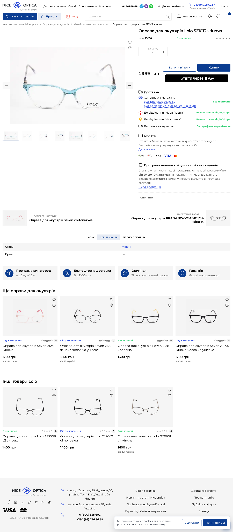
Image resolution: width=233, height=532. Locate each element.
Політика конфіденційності (146, 504)
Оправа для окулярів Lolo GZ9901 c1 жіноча (144, 438)
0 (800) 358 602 (89, 514)
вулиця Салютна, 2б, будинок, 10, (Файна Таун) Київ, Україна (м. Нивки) (90, 494)
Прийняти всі (215, 522)
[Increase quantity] (163, 52)
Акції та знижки (146, 490)
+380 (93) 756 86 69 (90, 519)
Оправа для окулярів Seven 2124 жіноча (28, 348)
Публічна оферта (204, 504)
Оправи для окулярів (56, 24)
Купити (214, 67)
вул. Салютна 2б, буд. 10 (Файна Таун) (170, 105)
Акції (75, 16)
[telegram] (142, 6)
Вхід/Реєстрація (150, 187)
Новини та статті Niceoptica (145, 497)
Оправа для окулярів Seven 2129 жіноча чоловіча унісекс (85, 348)
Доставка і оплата (203, 490)
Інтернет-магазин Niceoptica (20, 24)
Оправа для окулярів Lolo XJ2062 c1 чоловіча (86, 438)
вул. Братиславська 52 (159, 101)
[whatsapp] (151, 6)
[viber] (146, 6)
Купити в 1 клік (179, 67)
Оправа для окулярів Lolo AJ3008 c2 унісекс (29, 438)
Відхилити (192, 522)
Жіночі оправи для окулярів (90, 24)
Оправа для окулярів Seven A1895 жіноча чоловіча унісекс (202, 348)
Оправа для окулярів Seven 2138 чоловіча (143, 348)
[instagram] (15, 501)
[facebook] (9, 501)
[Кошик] (227, 16)
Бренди (51, 16)
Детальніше (147, 149)
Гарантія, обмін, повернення (145, 511)
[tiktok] (29, 501)
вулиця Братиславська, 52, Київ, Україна (90, 506)
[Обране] (218, 16)
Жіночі (126, 246)
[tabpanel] (30, 332)
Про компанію (204, 497)
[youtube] (22, 501)
